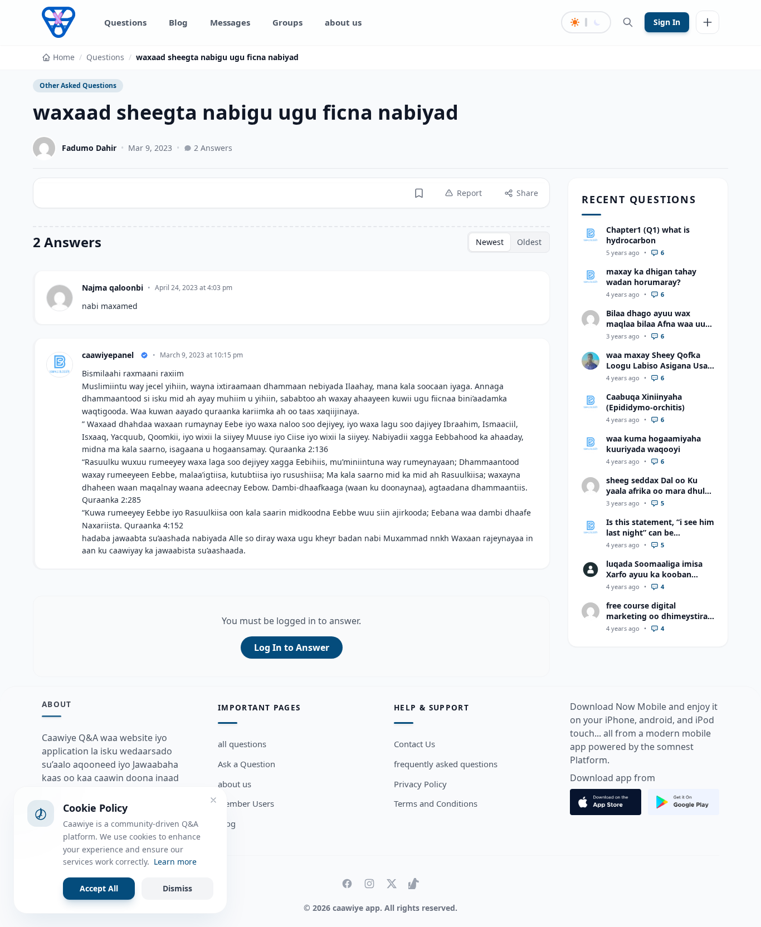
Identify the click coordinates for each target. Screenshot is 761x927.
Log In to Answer (291, 647)
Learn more (175, 861)
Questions (125, 22)
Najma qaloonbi (112, 287)
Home (64, 57)
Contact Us (414, 743)
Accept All (99, 888)
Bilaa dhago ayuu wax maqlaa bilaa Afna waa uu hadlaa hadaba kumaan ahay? (655, 329)
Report (469, 193)
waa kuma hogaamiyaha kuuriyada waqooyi (653, 443)
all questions (242, 743)
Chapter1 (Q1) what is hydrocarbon (648, 235)
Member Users (246, 803)
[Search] (628, 22)
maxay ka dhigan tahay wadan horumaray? (651, 276)
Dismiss (177, 888)
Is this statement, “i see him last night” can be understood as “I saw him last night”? (660, 538)
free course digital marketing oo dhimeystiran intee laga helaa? (659, 616)
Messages (230, 22)
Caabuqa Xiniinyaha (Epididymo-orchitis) (645, 402)
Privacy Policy (420, 783)
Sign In (666, 22)
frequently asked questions (445, 763)
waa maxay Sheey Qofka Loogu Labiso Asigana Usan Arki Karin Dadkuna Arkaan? (659, 371)
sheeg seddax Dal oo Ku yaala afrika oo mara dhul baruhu (655, 491)
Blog (178, 22)
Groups (287, 22)
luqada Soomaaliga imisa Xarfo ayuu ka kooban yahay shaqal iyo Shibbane (657, 574)
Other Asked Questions (78, 85)
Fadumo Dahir (89, 148)
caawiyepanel (108, 355)
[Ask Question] (707, 22)
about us (343, 22)
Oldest (529, 242)
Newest (490, 242)
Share (527, 193)
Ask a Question (246, 763)
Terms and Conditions (435, 803)
